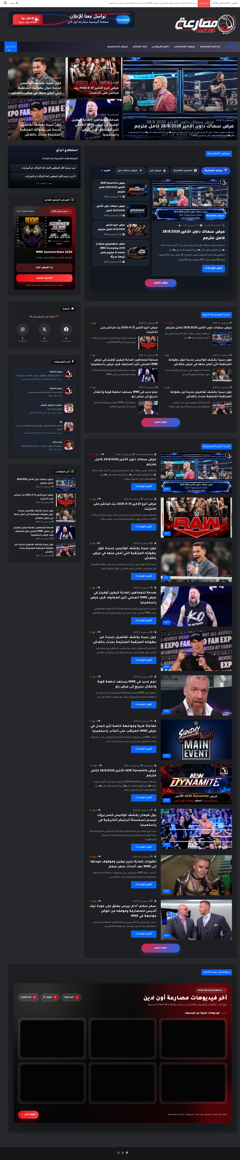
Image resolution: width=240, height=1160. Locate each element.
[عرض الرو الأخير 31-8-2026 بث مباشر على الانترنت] (94, 77)
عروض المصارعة (185, 47)
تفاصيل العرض (44, 278)
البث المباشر (140, 47)
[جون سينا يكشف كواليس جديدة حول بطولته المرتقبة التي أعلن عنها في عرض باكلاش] (36, 77)
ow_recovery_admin (145, 455)
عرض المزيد (161, 283)
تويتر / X (49, 997)
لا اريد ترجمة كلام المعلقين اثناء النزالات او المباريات (50, 176)
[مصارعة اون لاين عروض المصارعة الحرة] (205, 24)
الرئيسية (230, 47)
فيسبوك (70, 997)
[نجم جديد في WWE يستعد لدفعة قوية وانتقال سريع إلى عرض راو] (148, 407)
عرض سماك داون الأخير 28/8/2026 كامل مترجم (184, 126)
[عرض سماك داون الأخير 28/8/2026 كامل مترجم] (180, 98)
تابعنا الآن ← (28, 1114)
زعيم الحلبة (149, 499)
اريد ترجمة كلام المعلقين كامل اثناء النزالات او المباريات (49, 167)
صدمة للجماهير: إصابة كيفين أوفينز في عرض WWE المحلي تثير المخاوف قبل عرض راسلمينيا (123, 598)
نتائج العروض (161, 47)
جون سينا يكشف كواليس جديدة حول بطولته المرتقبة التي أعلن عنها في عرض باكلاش (36, 88)
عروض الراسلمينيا (117, 47)
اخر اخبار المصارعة (210, 47)
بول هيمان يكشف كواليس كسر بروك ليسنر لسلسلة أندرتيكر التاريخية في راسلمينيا (126, 820)
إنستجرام (28, 997)
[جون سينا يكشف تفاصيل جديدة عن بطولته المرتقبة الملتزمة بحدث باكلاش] (36, 119)
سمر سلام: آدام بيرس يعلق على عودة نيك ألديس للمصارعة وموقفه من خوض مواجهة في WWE (123, 911)
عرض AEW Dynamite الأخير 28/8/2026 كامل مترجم (112, 187)
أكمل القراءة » (213, 268)
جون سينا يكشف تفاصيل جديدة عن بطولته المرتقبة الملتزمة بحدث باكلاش (160, 3)
